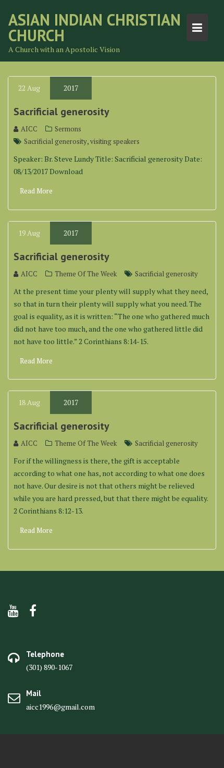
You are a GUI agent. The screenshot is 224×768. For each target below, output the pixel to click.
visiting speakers (115, 141)
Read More (36, 191)
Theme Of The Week (86, 273)
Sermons (68, 128)
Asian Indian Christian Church (94, 27)
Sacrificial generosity (61, 111)
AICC (29, 128)
